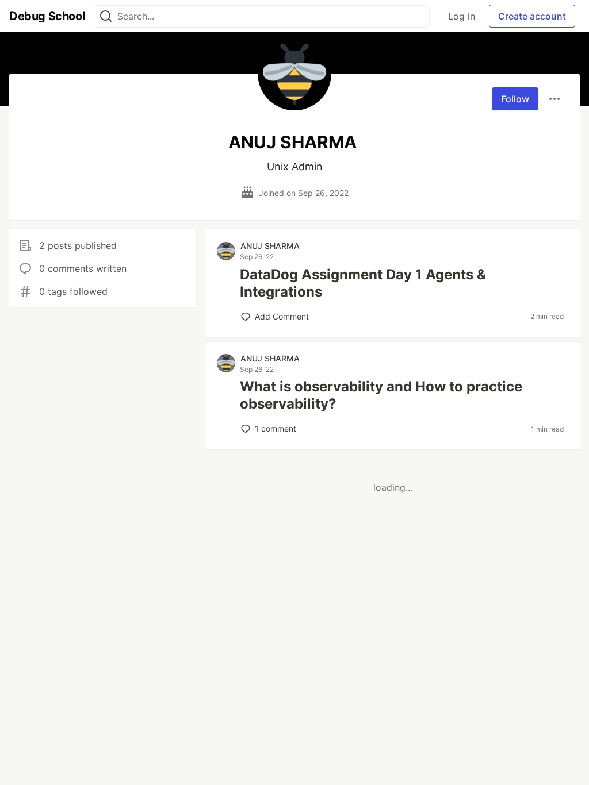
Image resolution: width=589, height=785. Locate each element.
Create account (532, 16)
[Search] (105, 16)
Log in (461, 16)
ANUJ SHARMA (270, 246)
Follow (515, 99)
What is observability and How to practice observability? (381, 395)
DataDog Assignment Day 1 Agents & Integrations (363, 283)
